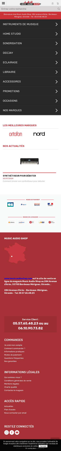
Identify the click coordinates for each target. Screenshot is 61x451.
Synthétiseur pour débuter (19, 176)
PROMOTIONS (11, 91)
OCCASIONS (10, 100)
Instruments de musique (21, 24)
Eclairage (10, 62)
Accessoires (12, 81)
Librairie (9, 72)
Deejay (8, 52)
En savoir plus (31, 448)
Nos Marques (12, 110)
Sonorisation (12, 43)
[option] (17, 134)
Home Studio (12, 33)
